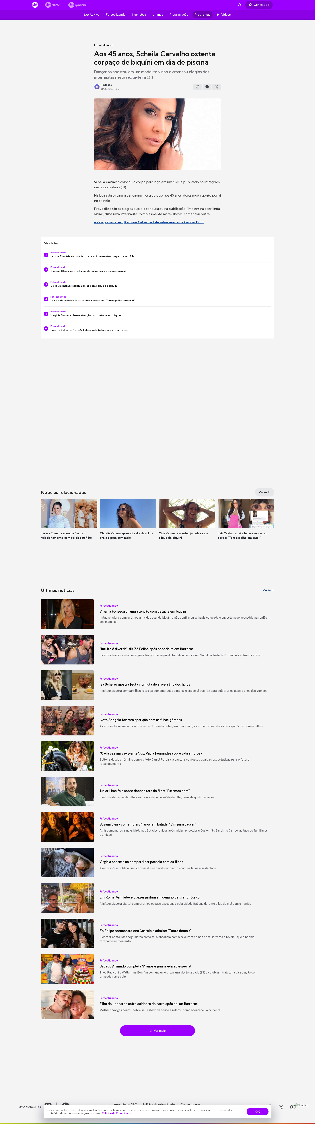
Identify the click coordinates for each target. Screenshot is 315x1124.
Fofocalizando (104, 45)
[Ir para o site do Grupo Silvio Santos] (38, 1107)
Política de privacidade (159, 1104)
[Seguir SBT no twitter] (281, 1107)
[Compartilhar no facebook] (207, 87)
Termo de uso (190, 1104)
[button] (69, 524)
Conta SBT (262, 5)
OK (257, 1111)
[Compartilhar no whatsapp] (197, 87)
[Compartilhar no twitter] (216, 87)
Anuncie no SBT (125, 1104)
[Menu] (279, 5)
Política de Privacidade (116, 1113)
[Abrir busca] (239, 5)
